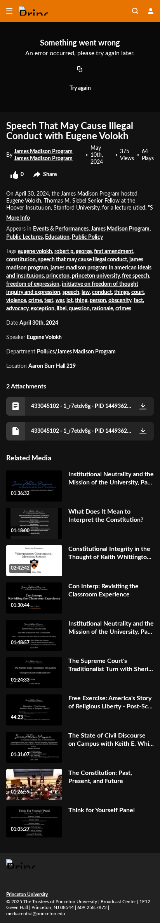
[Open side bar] (9, 11)
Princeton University (27, 894)
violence (16, 300)
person (98, 300)
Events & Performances (61, 229)
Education (57, 237)
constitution (21, 259)
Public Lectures (24, 237)
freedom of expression (32, 284)
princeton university (96, 276)
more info (18, 218)
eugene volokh (35, 251)
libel (61, 308)
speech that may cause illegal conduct (82, 259)
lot (69, 300)
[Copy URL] (80, 70)
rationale (102, 308)
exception (42, 308)
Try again (80, 88)
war (60, 300)
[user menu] (150, 11)
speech (71, 292)
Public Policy (87, 237)
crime (35, 300)
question (79, 308)
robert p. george (73, 251)
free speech (135, 276)
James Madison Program (120, 229)
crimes (123, 308)
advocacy (17, 308)
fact (138, 300)
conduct (102, 292)
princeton (58, 276)
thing (81, 300)
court (137, 292)
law (86, 292)
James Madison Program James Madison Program (43, 155)
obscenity (119, 300)
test (48, 300)
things (121, 292)
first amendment (113, 251)
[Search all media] (135, 11)
